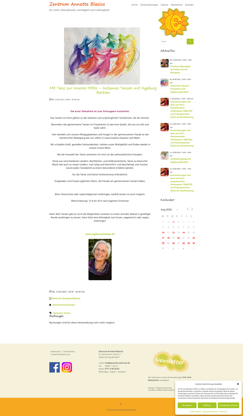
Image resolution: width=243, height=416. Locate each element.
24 (163, 242)
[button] (238, 384)
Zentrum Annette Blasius (77, 5)
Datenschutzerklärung (210, 411)
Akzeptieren (187, 405)
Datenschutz (69, 351)
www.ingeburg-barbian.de (100, 233)
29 (173, 222)
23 (194, 238)
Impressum (223, 411)
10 (163, 232)
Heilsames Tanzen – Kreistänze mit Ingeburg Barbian (180, 88)
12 (173, 232)
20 (178, 238)
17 (163, 238)
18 (168, 238)
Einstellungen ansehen (228, 405)
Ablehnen (207, 405)
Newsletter (177, 4)
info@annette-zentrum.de (117, 363)
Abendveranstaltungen (64, 305)
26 (173, 243)
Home (134, 4)
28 (183, 243)
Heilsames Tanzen (61, 313)
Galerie (164, 4)
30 (194, 243)
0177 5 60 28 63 (112, 368)
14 (183, 232)
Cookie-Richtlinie (195, 411)
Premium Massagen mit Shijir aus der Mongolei (180, 69)
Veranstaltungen (149, 4)
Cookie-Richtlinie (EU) (60, 354)
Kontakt (189, 4)
